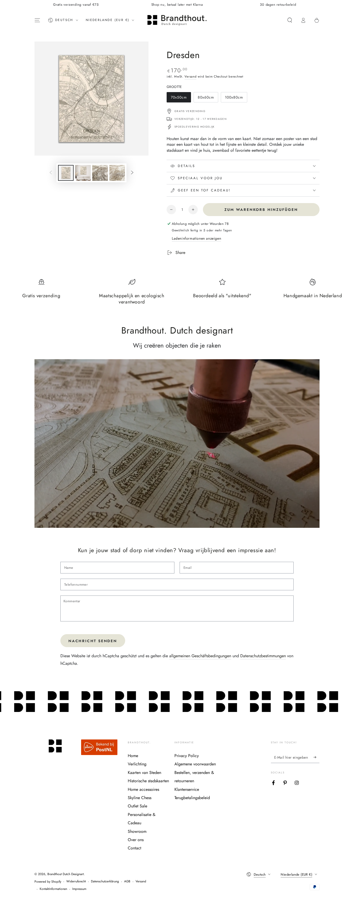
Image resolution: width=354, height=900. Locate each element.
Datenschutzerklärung (105, 881)
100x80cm (234, 98)
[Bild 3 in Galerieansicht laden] (100, 173)
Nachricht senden (92, 640)
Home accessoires (143, 789)
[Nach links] (50, 173)
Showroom (137, 831)
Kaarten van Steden (144, 773)
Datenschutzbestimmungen (263, 656)
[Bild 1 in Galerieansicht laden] (66, 173)
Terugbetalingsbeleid (192, 798)
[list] (177, 294)
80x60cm (207, 98)
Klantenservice (186, 789)
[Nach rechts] (132, 173)
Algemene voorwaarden (195, 764)
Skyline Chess (139, 798)
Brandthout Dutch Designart (65, 874)
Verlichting (137, 764)
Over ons (136, 840)
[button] (289, 20)
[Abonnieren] (317, 757)
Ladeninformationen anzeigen (196, 238)
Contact (134, 848)
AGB (127, 881)
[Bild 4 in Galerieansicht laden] (117, 173)
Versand (190, 76)
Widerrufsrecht (76, 881)
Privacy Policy (186, 756)
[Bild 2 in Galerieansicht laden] (83, 173)
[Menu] (37, 20)
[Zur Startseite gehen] (177, 20)
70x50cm (180, 98)
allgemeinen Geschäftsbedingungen (200, 656)
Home (133, 756)
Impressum (79, 889)
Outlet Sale (137, 806)
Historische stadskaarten (148, 781)
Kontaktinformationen (53, 889)
